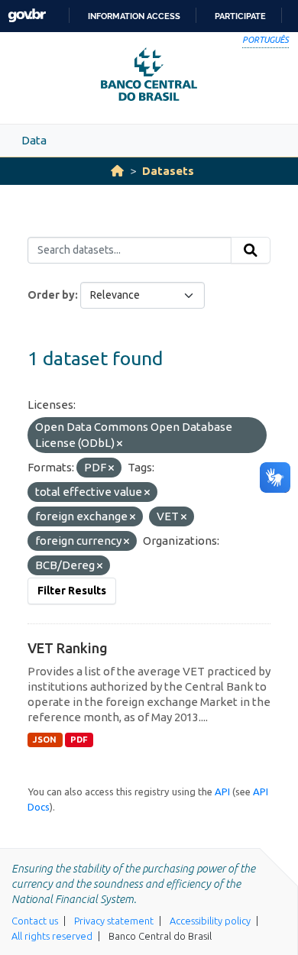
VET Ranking (68, 648)
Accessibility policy (210, 920)
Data (34, 140)
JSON (45, 739)
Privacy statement (114, 920)
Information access (134, 16)
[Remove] (119, 443)
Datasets (168, 170)
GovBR (27, 15)
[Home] (117, 170)
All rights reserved (51, 936)
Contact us (34, 920)
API (222, 791)
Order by (51, 295)
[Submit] (250, 250)
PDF (79, 739)
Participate (240, 16)
